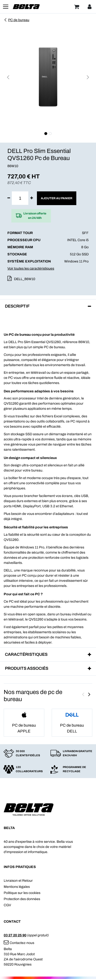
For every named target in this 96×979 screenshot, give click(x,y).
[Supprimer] (8, 198)
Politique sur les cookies (22, 893)
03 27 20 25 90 (15, 935)
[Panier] (76, 6)
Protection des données (22, 899)
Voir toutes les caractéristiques (30, 268)
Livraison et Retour (18, 880)
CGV (7, 905)
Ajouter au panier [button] (56, 198)
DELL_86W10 (24, 279)
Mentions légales (17, 887)
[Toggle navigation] (5, 7)
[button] (8, 77)
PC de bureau (18, 20)
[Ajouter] (31, 198)
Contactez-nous (22, 943)
